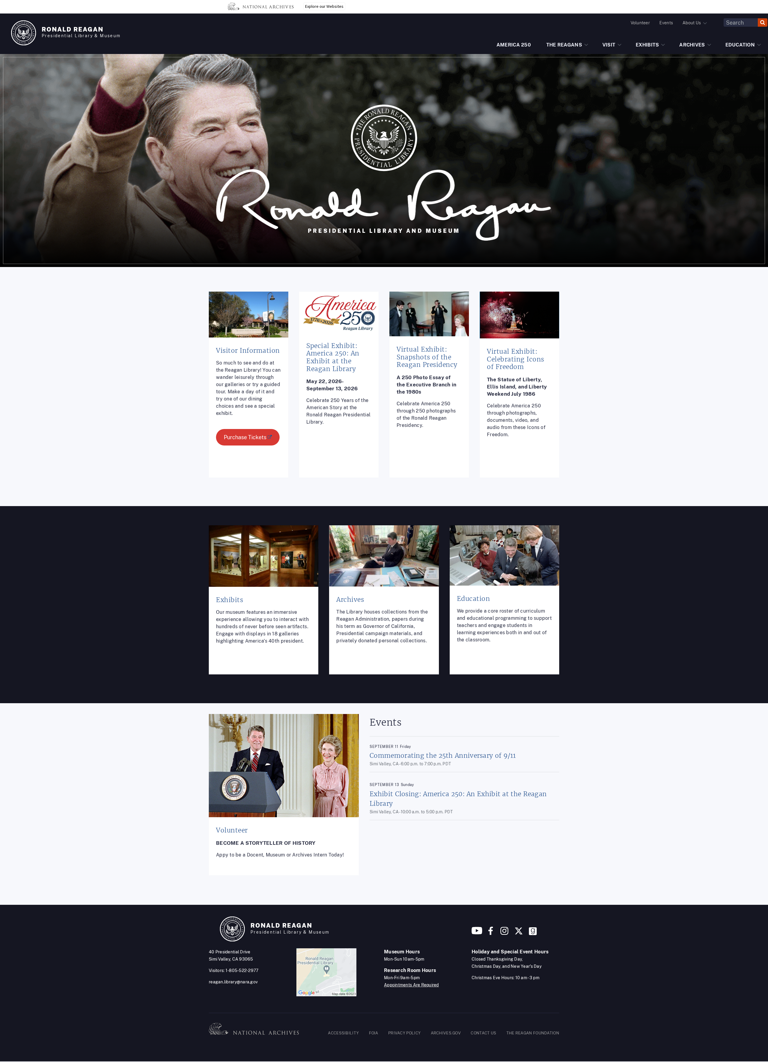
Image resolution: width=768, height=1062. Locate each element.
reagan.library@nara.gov (233, 982)
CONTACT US (483, 1033)
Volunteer (640, 22)
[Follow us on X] (518, 933)
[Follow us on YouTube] (477, 933)
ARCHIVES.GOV (446, 1033)
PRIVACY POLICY (404, 1033)
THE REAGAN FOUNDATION (532, 1033)
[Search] (762, 22)
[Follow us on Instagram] (503, 933)
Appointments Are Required (411, 984)
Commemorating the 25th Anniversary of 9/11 (443, 756)
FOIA (373, 1033)
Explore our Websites (324, 6)
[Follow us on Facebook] (490, 933)
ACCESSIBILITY (343, 1033)
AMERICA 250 (513, 45)
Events (666, 22)
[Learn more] (248, 389)
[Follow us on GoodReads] (533, 933)
